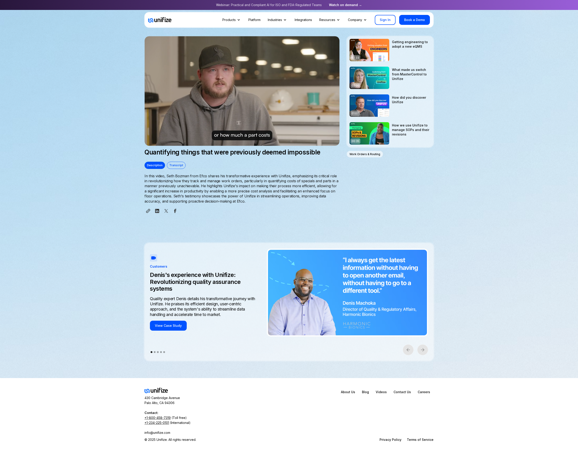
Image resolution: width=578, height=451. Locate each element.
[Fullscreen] (333, 141)
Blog (365, 392)
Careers (424, 392)
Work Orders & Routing (365, 154)
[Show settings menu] (324, 141)
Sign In (385, 20)
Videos (381, 392)
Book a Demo (414, 20)
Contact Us (402, 392)
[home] (160, 20)
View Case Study (168, 325)
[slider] (237, 141)
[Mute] (315, 141)
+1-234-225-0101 (156, 423)
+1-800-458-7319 (157, 418)
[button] (232, 20)
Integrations (303, 20)
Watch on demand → (345, 5)
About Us (348, 392)
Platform (254, 20)
